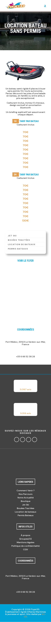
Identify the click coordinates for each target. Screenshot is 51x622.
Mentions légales (25, 542)
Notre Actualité (26, 497)
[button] (25, 386)
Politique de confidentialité (25, 545)
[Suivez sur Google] (28, 439)
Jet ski (12, 236)
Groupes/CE (25, 538)
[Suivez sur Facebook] (16, 439)
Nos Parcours (25, 494)
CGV (25, 549)
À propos (25, 535)
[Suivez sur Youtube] (34, 439)
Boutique (25, 501)
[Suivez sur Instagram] (22, 439)
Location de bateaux (21, 244)
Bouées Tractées (19, 240)
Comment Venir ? (25, 490)
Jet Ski (25, 504)
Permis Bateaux (18, 249)
